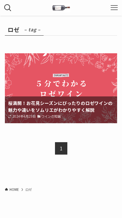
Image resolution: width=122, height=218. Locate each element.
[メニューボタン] (114, 8)
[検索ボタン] (8, 8)
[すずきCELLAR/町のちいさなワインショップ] (61, 8)
